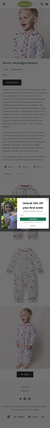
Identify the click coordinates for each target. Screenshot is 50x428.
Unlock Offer (33, 219)
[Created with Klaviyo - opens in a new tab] (25, 229)
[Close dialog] (47, 199)
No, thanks (33, 225)
